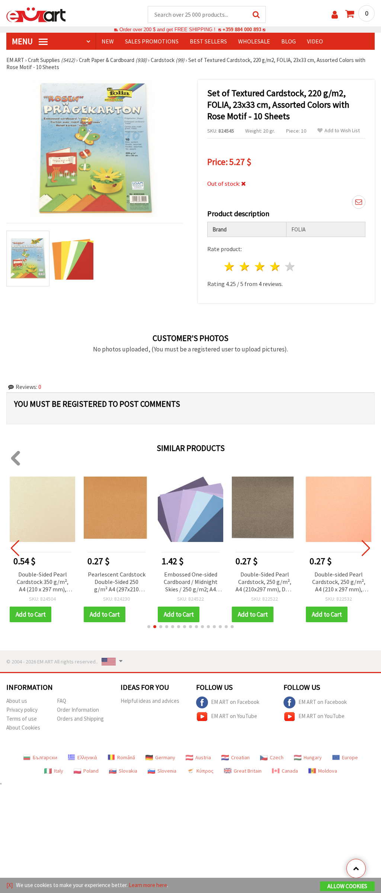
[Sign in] (335, 14)
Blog (288, 41)
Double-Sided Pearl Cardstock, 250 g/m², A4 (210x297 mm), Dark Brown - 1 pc (265, 582)
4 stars (275, 266)
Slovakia (128, 770)
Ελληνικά (87, 757)
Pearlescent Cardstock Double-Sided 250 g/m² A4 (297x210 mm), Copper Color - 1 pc (116, 582)
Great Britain (248, 770)
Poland (91, 770)
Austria (203, 757)
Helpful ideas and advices (150, 700)
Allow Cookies (347, 886)
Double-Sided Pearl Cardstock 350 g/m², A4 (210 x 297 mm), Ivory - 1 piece (42, 582)
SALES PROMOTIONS (152, 41)
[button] (148, 626)
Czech (277, 757)
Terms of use (21, 718)
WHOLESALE (254, 41)
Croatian (240, 757)
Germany (165, 757)
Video (315, 41)
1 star (229, 266)
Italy (58, 770)
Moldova (327, 770)
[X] (9, 885)
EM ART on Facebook (235, 701)
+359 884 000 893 (241, 29)
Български (45, 757)
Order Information (78, 709)
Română (126, 757)
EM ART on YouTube (234, 716)
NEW (108, 41)
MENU (23, 41)
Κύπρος (205, 770)
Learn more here (148, 885)
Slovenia (166, 770)
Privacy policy (22, 709)
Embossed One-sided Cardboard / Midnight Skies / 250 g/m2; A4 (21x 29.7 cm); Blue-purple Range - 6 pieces (191, 582)
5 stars (290, 266)
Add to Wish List (342, 130)
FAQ (61, 700)
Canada (290, 770)
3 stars (260, 266)
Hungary (313, 757)
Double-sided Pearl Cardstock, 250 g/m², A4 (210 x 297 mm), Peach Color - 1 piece (338, 582)
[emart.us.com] (36, 14)
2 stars (245, 266)
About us (16, 700)
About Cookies (23, 727)
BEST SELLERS (208, 41)
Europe (350, 757)
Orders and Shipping (80, 718)
